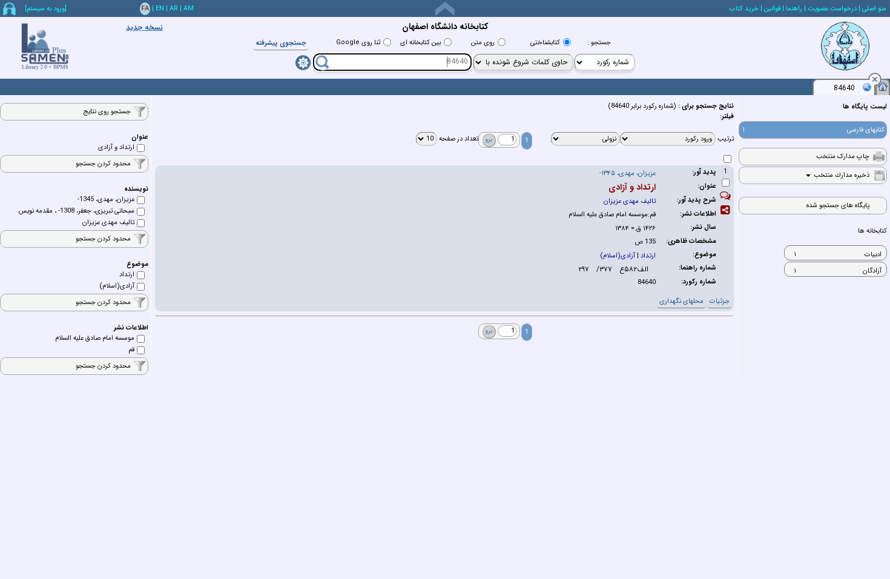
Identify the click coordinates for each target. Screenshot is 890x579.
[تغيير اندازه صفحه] (445, 9)
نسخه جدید (144, 27)
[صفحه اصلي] (883, 86)
